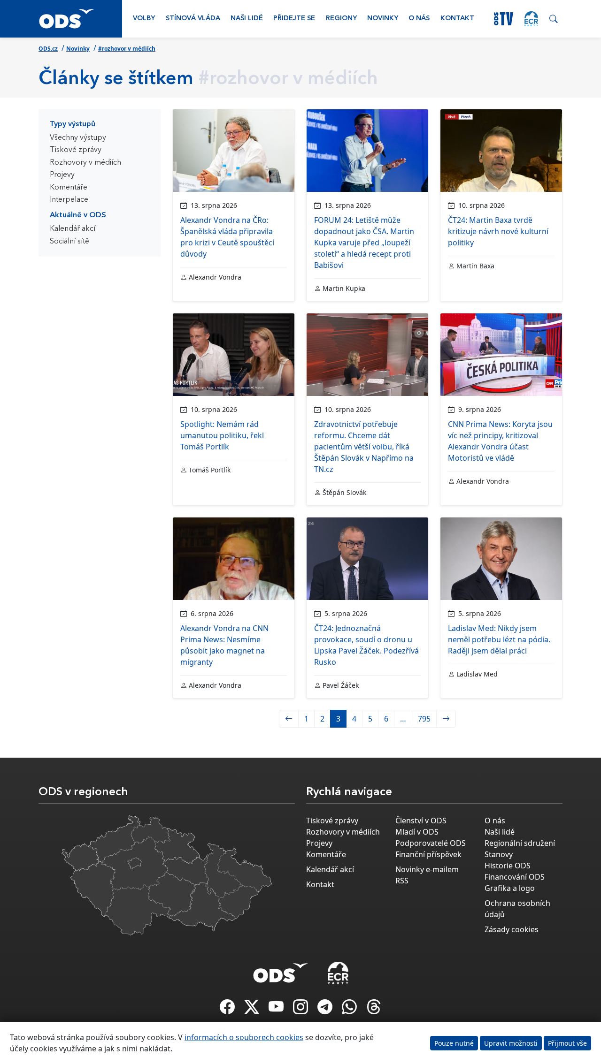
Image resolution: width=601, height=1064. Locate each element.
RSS (401, 880)
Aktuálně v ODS (78, 215)
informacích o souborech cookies (244, 1037)
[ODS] (281, 970)
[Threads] (373, 1009)
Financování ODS (515, 877)
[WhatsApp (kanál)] (350, 1009)
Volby (144, 18)
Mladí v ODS (417, 832)
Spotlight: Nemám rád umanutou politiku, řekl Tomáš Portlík (222, 435)
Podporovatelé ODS (430, 843)
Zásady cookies (512, 929)
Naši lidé (247, 18)
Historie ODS (508, 865)
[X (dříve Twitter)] (252, 1009)
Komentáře (68, 187)
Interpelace (69, 200)
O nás (419, 18)
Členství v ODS (421, 820)
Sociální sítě (69, 241)
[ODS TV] (277, 1009)
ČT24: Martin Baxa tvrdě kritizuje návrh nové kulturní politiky (498, 231)
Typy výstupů (72, 124)
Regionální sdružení (520, 843)
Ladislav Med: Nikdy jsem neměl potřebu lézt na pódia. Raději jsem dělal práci (499, 639)
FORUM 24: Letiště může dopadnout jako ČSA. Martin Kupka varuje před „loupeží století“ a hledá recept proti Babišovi (364, 242)
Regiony (341, 18)
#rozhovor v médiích (126, 49)
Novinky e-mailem (427, 869)
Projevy (62, 175)
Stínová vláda (193, 18)
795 (424, 719)
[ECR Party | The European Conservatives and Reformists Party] (531, 19)
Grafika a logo (510, 888)
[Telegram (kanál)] (325, 1009)
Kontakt (457, 18)
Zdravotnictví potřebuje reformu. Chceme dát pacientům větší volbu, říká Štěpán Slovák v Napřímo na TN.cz (364, 446)
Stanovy (499, 854)
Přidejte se (294, 18)
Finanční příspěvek (428, 854)
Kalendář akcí (72, 229)
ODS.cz (48, 49)
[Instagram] (301, 1009)
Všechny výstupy (78, 138)
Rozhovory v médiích (85, 163)
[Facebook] (228, 1009)
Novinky (382, 18)
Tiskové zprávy (75, 150)
